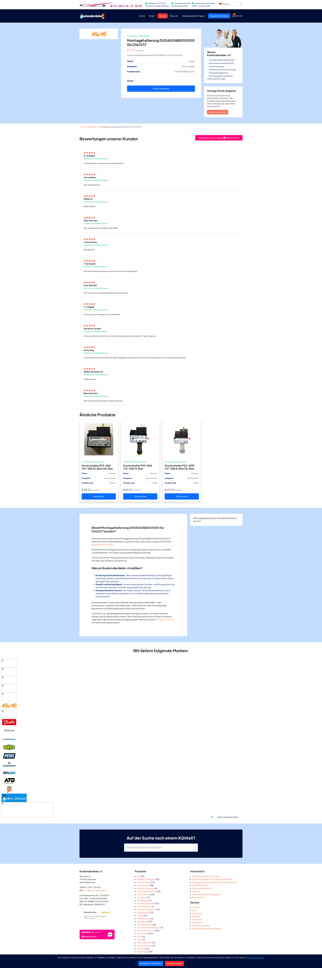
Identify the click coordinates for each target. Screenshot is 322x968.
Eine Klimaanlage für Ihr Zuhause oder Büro (212, 879)
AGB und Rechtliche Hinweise (206, 894)
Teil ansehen (99, 496)
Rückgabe (197, 922)
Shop (151, 16)
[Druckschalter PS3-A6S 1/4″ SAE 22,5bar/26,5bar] (99, 439)
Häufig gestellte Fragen (193, 16)
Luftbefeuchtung (200, 885)
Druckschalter (92, 127)
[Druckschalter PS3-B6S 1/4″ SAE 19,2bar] (140, 439)
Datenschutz (198, 897)
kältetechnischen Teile (102, 544)
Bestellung (197, 919)
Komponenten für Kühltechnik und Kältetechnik (214, 882)
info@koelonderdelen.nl (95, 890)
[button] (230, 4)
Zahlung (196, 916)
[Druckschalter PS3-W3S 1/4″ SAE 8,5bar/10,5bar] (182, 439)
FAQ (194, 910)
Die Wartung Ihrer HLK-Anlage (206, 876)
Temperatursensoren (202, 888)
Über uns (174, 16)
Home (142, 16)
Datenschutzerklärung (255, 958)
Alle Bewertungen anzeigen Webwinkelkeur (218, 138)
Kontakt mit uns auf (164, 619)
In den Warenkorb (161, 88)
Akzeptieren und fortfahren (150, 963)
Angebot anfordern (219, 16)
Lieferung (196, 913)
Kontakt (196, 907)
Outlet (163, 16)
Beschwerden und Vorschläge (206, 928)
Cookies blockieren (174, 963)
